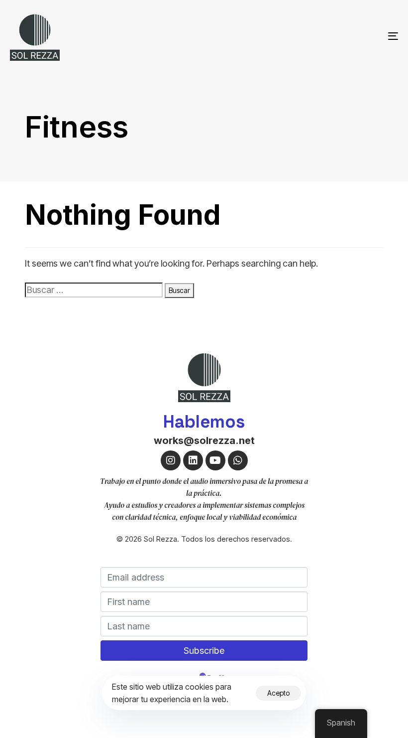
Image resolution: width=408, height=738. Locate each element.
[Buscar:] (94, 290)
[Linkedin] (193, 460)
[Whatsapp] (238, 460)
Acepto (278, 693)
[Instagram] (171, 460)
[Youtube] (215, 460)
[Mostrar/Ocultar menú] (333, 36)
